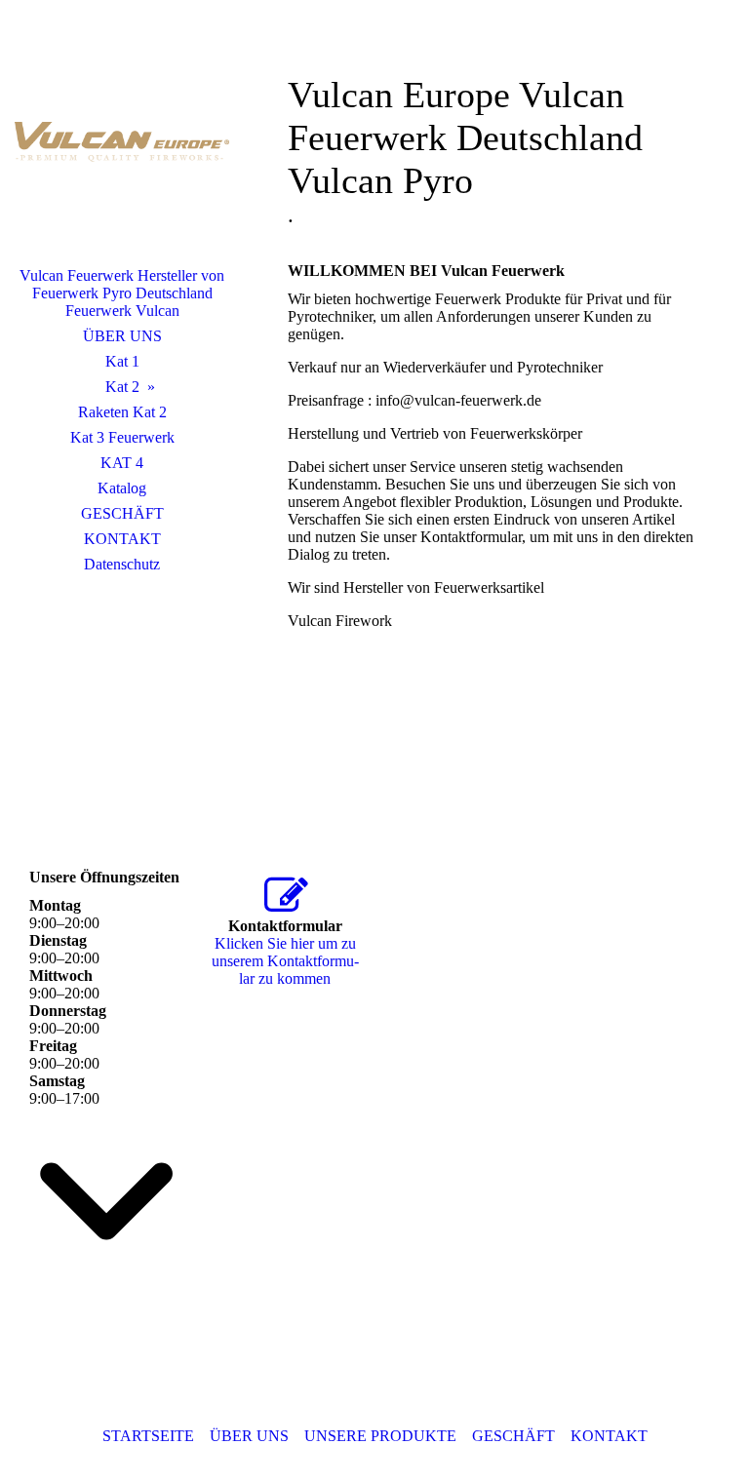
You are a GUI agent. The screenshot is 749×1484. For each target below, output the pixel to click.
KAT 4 (121, 462)
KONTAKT (122, 538)
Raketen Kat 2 (122, 412)
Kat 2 (122, 386)
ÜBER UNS (122, 336)
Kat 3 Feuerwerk (122, 437)
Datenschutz (122, 564)
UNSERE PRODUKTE (380, 1435)
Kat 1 (122, 361)
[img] (122, 141)
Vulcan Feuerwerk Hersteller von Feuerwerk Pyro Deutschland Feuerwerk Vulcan (122, 293)
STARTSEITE (148, 1435)
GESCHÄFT (122, 513)
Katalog (122, 488)
